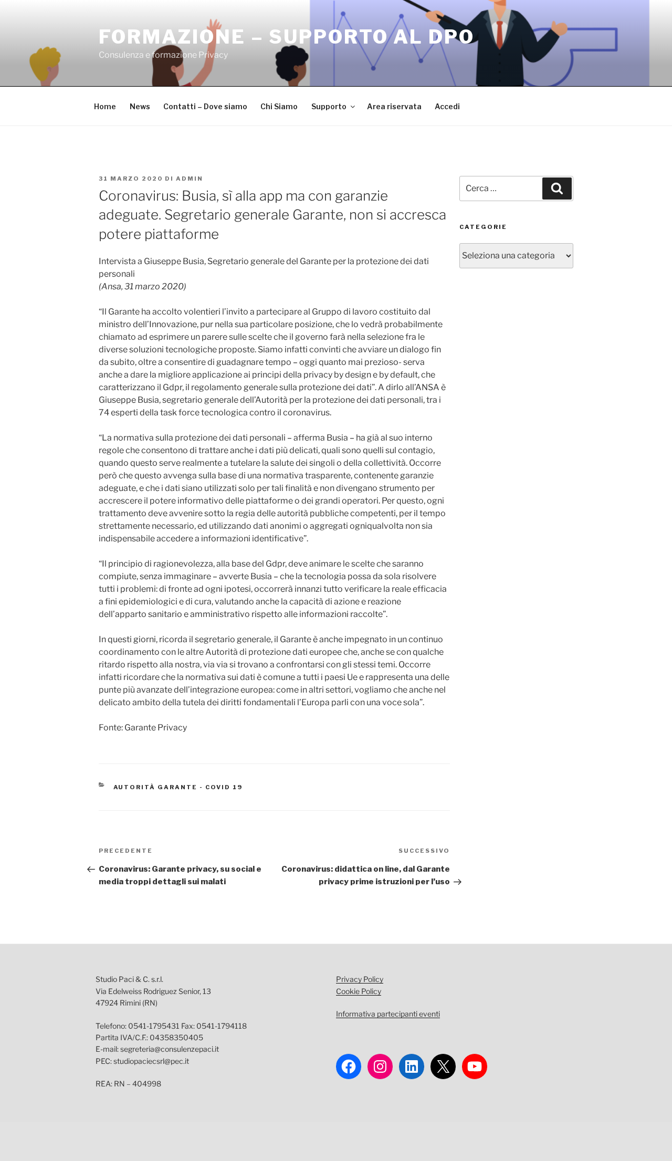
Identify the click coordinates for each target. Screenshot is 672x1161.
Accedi (447, 106)
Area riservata (394, 106)
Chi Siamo (279, 106)
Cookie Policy (358, 991)
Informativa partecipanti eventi (388, 1013)
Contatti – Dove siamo (205, 106)
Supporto (328, 106)
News (140, 106)
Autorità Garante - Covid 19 (178, 787)
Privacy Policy (359, 979)
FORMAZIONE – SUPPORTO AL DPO (287, 36)
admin (189, 178)
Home (105, 106)
